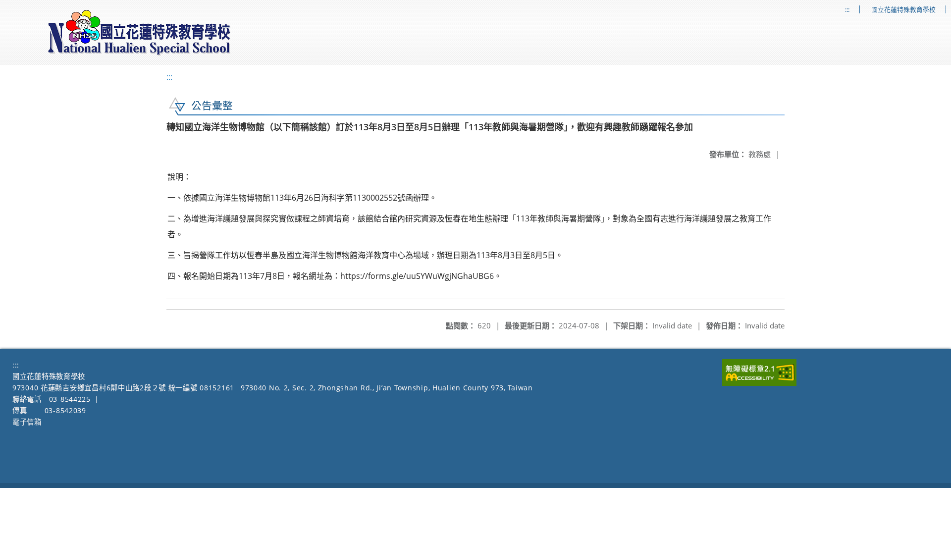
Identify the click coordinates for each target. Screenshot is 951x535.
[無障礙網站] (759, 383)
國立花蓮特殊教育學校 (903, 9)
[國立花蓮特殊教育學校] (140, 32)
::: (847, 9)
